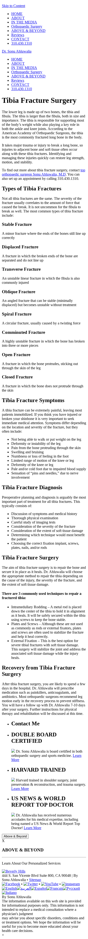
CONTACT (20, 39)
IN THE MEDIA (24, 22)
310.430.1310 (21, 43)
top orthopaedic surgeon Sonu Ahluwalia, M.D (43, 172)
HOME (17, 14)
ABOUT (18, 18)
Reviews (17, 35)
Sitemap (35, 880)
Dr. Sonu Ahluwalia (16, 51)
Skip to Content (13, 6)
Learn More (20, 789)
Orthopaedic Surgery (26, 26)
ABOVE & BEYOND (28, 31)
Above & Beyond (15, 836)
